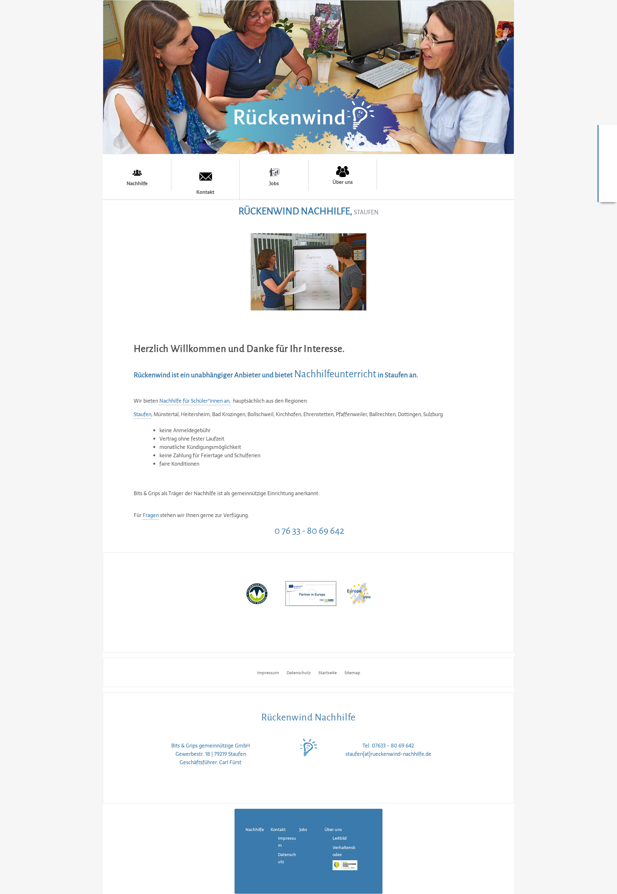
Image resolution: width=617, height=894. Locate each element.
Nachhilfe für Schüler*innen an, (194, 401)
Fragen (151, 515)
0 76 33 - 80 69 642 (308, 530)
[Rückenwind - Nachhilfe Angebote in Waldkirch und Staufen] (308, 112)
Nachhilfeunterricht (335, 374)
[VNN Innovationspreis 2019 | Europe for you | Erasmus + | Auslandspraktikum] (345, 865)
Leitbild (340, 838)
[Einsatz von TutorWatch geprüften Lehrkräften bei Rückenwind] (257, 593)
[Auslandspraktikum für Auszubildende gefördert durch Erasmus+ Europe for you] (358, 593)
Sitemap (352, 672)
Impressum (268, 672)
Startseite (327, 672)
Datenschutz (299, 672)
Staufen (142, 414)
